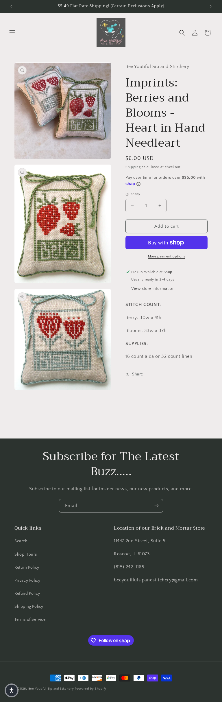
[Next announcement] (210, 6)
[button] (12, 32)
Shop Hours (25, 554)
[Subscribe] (156, 506)
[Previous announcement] (11, 6)
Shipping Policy (28, 606)
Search (21, 541)
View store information (153, 288)
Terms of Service (30, 619)
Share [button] (137, 374)
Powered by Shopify (90, 688)
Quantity (132, 194)
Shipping (133, 167)
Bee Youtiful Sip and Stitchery (51, 688)
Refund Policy (27, 593)
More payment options (166, 256)
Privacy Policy (27, 580)
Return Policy (26, 567)
